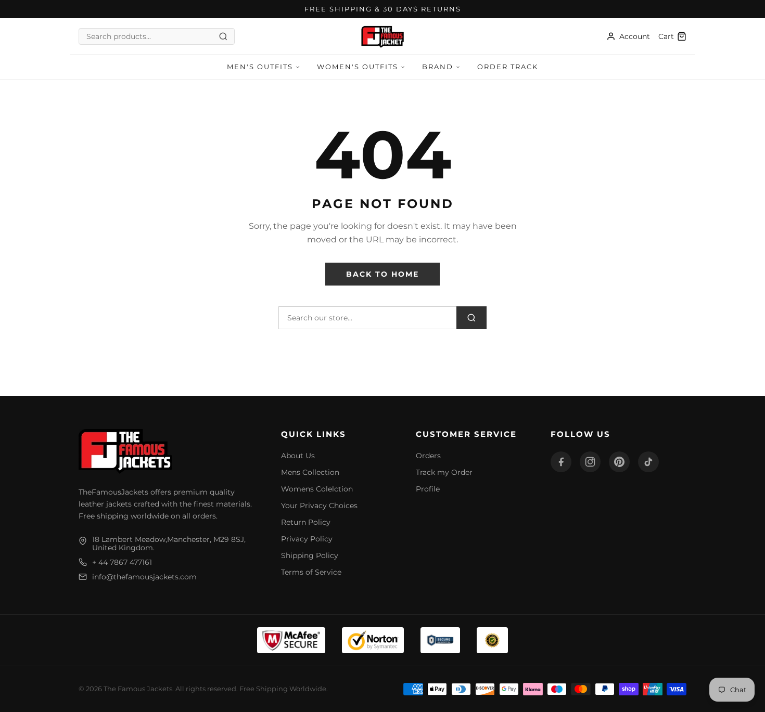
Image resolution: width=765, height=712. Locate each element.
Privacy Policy (307, 539)
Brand (437, 67)
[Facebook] (561, 461)
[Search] (471, 317)
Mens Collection (310, 472)
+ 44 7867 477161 (122, 562)
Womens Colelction (317, 489)
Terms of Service (311, 572)
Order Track (507, 67)
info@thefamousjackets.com (144, 577)
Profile (428, 489)
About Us (298, 455)
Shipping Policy (309, 555)
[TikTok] (648, 461)
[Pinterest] (619, 461)
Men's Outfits (260, 67)
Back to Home (382, 274)
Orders (428, 455)
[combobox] (152, 36)
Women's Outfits (357, 67)
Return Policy (305, 522)
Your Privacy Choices (319, 505)
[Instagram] (590, 461)
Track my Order (444, 472)
